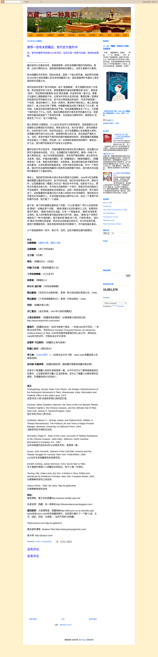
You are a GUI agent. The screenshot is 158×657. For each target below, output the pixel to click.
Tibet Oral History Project (112, 224)
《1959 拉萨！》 (43, 355)
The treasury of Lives (110, 217)
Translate (120, 306)
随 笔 (117, 35)
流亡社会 (82, 35)
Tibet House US (108, 220)
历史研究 (40, 35)
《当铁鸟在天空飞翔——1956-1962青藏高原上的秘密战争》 (121, 136)
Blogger (84, 640)
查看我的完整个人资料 (111, 123)
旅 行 (125, 35)
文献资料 (50, 35)
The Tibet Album (109, 213)
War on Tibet (107, 203)
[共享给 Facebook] (68, 541)
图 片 (101, 35)
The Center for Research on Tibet (115, 210)
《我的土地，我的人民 (48, 243)
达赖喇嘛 (61, 35)
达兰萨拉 (92, 35)
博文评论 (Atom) (65, 625)
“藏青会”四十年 (108, 154)
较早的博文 (93, 619)
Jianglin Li (110, 120)
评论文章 (71, 35)
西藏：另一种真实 (52, 14)
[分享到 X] (66, 541)
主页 (30, 35)
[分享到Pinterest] (70, 541)
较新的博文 (33, 619)
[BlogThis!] (63, 541)
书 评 (109, 35)
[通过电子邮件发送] (61, 541)
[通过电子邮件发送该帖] (57, 541)
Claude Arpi (107, 206)
